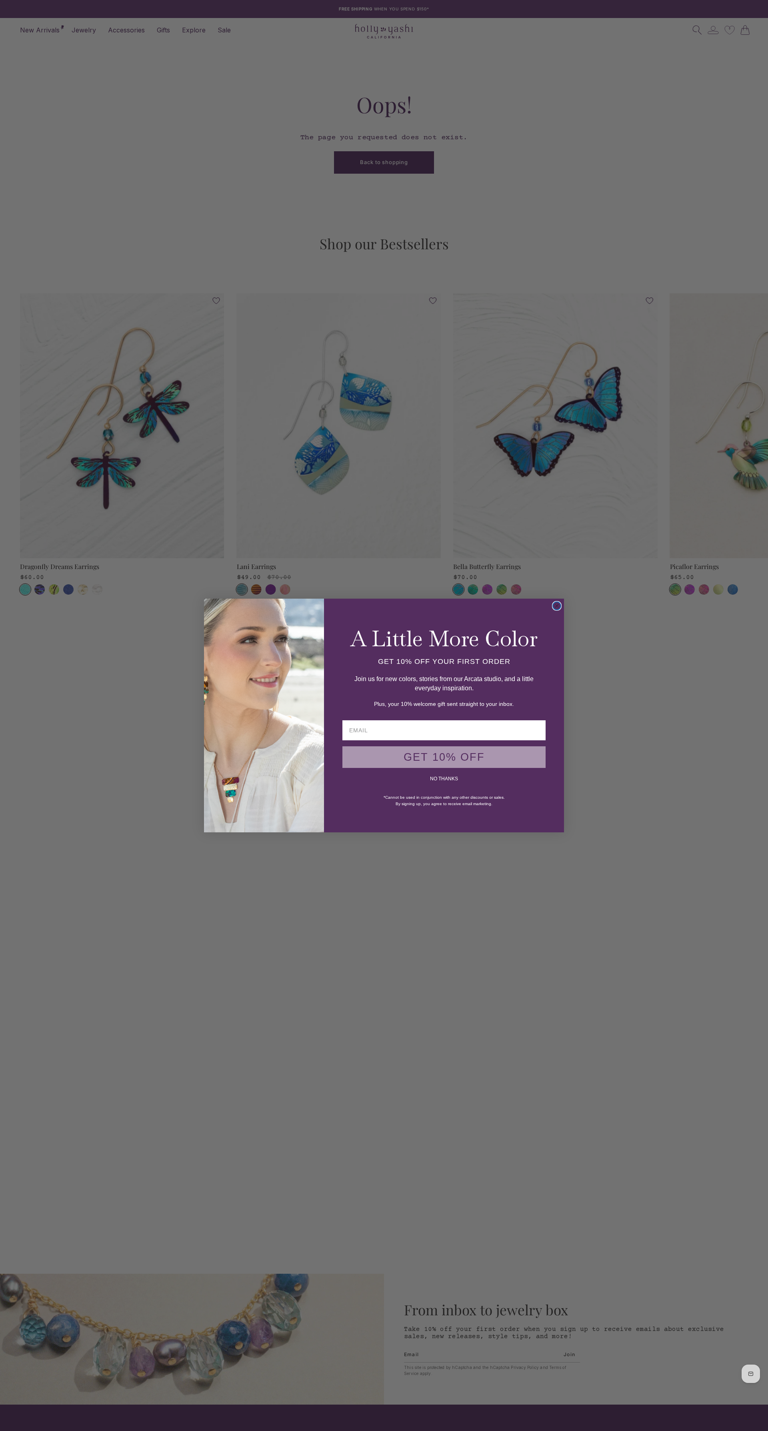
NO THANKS (444, 779)
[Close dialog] (557, 606)
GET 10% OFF (444, 757)
